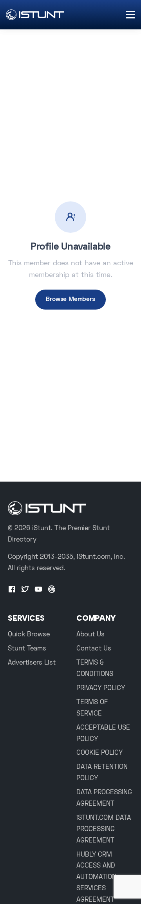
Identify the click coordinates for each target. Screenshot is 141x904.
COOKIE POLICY (99, 753)
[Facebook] (12, 589)
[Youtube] (38, 589)
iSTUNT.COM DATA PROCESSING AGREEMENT (103, 829)
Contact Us (93, 649)
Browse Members (70, 299)
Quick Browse (29, 635)
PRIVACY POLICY (100, 688)
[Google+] (52, 589)
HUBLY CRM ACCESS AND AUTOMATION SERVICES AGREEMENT (96, 878)
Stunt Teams (27, 649)
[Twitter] (25, 589)
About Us (90, 635)
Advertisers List (32, 663)
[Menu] (130, 14)
